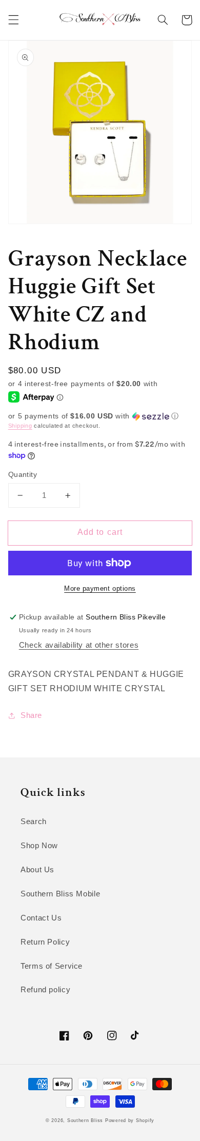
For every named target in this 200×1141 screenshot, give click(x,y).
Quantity (22, 474)
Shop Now (39, 846)
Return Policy (45, 942)
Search (34, 821)
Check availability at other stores (78, 645)
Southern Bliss (85, 1120)
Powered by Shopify (129, 1120)
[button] (13, 20)
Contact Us (41, 918)
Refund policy (45, 990)
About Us (37, 870)
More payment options (100, 588)
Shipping (20, 426)
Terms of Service (52, 966)
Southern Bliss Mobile (60, 894)
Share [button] (31, 715)
